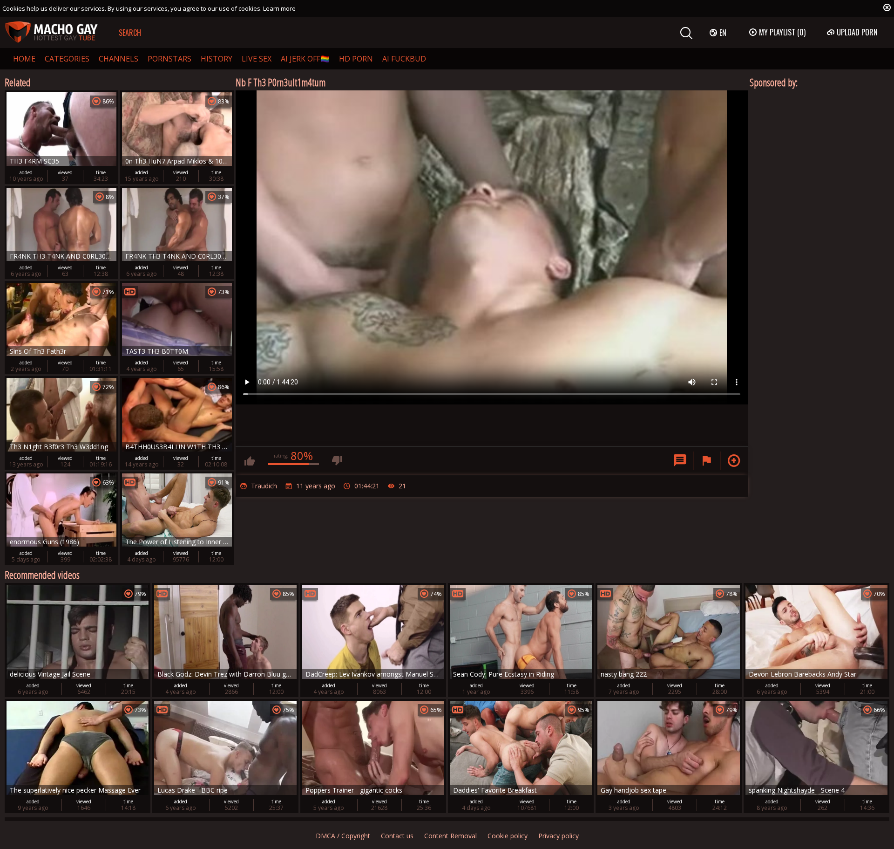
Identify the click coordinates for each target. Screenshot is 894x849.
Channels (118, 59)
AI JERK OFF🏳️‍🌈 (305, 59)
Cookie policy (508, 835)
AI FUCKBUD (404, 59)
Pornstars (169, 59)
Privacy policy (558, 835)
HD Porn (356, 59)
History (216, 59)
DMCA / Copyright (343, 835)
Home (24, 59)
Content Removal (450, 835)
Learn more (279, 8)
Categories (67, 59)
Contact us (397, 835)
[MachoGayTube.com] (51, 32)
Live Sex (256, 59)
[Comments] (680, 461)
